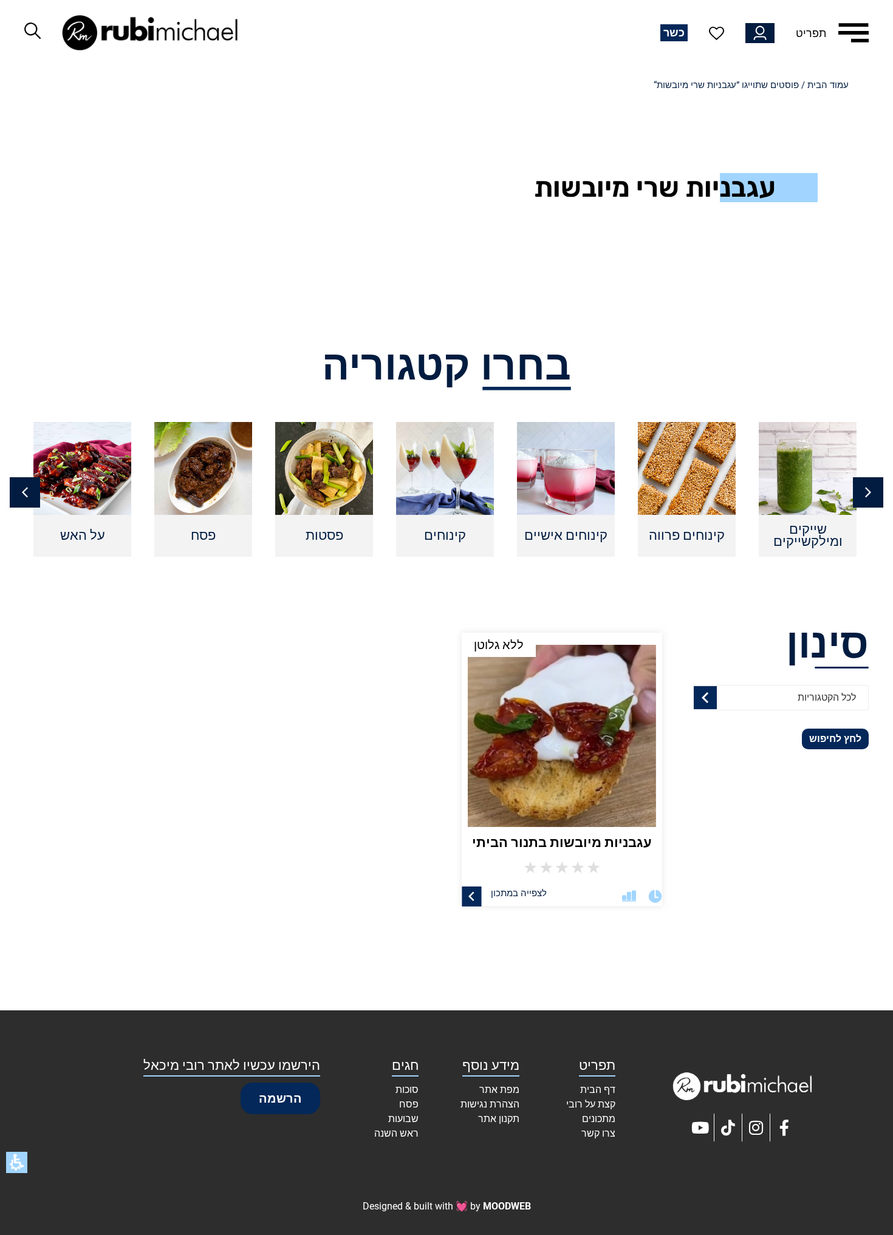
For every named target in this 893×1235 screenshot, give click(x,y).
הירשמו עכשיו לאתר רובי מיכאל (231, 1065)
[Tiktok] (728, 1127)
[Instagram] (756, 1127)
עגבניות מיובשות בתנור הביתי (562, 842)
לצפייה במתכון (519, 893)
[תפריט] (853, 33)
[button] (25, 492)
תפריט (811, 33)
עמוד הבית (828, 85)
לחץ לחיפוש (835, 738)
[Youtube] (700, 1127)
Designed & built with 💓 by (447, 1206)
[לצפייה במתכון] (472, 896)
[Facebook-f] (784, 1127)
